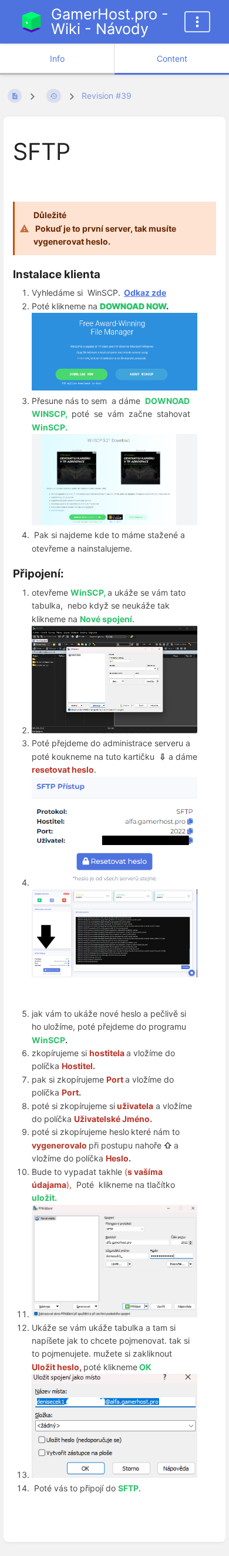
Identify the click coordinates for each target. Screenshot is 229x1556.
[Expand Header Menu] (197, 21)
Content (172, 59)
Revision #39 (107, 96)
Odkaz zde (145, 293)
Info (57, 59)
